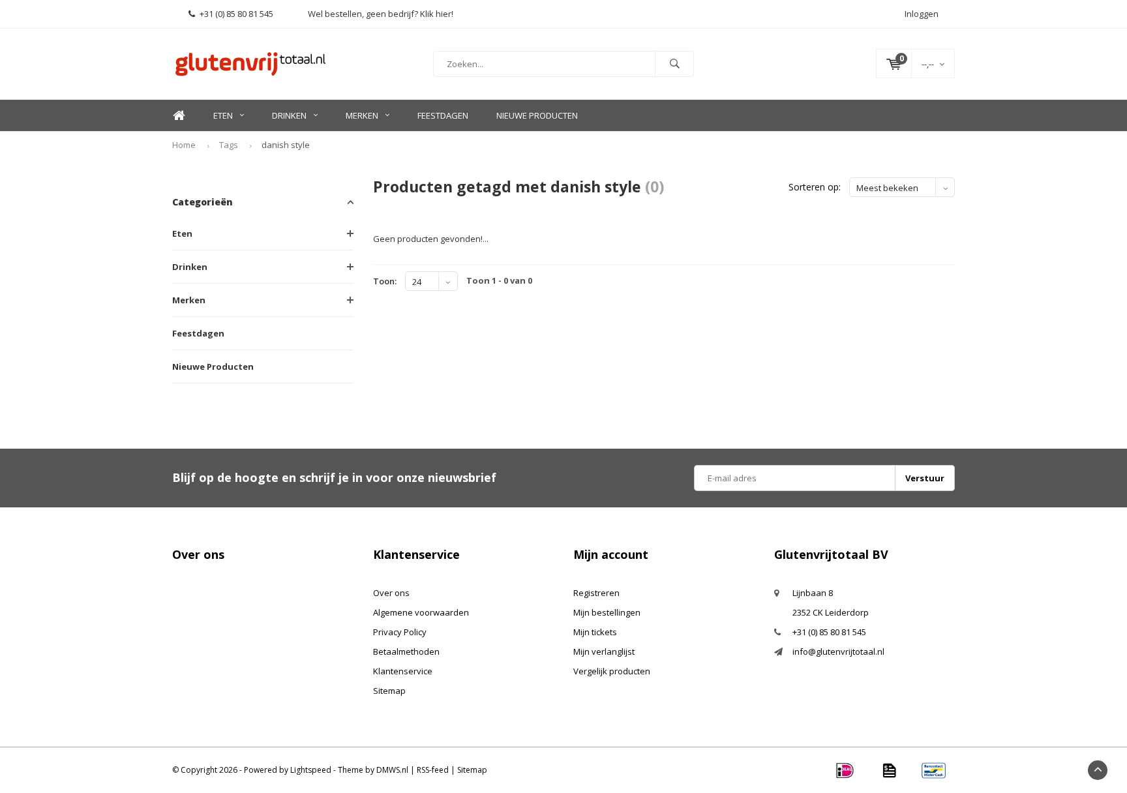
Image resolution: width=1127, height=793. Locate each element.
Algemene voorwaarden (421, 612)
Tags (228, 145)
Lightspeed (310, 769)
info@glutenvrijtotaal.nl (838, 651)
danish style (286, 145)
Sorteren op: (815, 187)
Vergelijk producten (611, 671)
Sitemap (389, 690)
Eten (223, 115)
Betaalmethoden (406, 651)
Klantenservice (402, 671)
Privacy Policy (400, 632)
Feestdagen (442, 115)
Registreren (596, 593)
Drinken (289, 115)
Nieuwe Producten (537, 115)
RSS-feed (433, 769)
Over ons (391, 593)
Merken (362, 115)
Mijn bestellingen (606, 612)
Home (178, 116)
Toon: (385, 281)
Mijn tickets (595, 632)
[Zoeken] (674, 64)
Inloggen (922, 14)
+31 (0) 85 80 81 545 (236, 14)
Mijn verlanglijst (604, 651)
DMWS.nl (392, 769)
